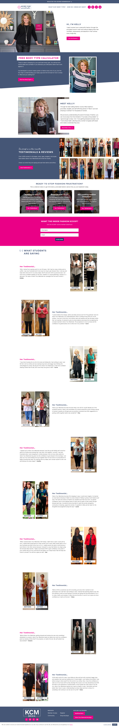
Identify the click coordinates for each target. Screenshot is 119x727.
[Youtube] (100, 7)
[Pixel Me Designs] (98, 725)
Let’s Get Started (72, 38)
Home (35, 725)
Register (62, 713)
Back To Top (53, 725)
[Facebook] (89, 7)
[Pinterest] (96, 7)
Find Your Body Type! (25, 79)
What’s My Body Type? (57, 7)
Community (51, 715)
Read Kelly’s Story (66, 127)
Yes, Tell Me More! (32, 208)
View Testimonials (25, 167)
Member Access (52, 713)
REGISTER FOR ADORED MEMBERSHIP (58, 1)
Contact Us (47, 725)
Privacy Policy (40, 725)
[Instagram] (92, 7)
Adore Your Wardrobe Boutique (83, 717)
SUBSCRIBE (59, 239)
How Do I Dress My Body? (76, 7)
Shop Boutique (64, 715)
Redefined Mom (79, 713)
